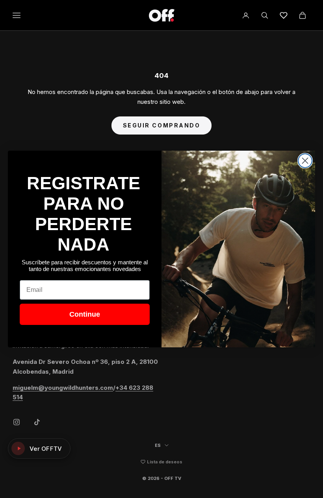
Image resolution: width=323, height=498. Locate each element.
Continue (84, 314)
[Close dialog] (305, 161)
